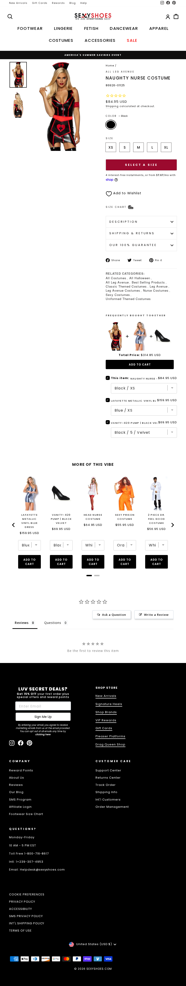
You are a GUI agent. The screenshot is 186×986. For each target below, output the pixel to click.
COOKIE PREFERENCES (26, 894)
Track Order (105, 785)
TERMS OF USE (20, 930)
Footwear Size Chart (26, 814)
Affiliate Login (20, 807)
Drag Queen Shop (110, 744)
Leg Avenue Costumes (123, 290)
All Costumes (116, 278)
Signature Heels (108, 704)
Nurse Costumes (156, 290)
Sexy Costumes (118, 295)
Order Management (112, 807)
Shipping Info (106, 792)
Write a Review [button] (156, 615)
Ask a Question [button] (114, 615)
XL (166, 147)
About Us (16, 777)
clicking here (43, 734)
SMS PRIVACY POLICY (26, 916)
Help (83, 3)
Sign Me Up (43, 716)
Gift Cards (40, 3)
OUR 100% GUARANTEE (133, 245)
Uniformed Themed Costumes (128, 299)
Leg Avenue (159, 286)
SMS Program (20, 799)
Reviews (16, 785)
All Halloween (139, 278)
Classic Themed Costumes (126, 286)
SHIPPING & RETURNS (132, 233)
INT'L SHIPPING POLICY (26, 923)
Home (110, 65)
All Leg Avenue (120, 71)
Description (123, 222)
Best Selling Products (148, 282)
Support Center (108, 770)
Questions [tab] (52, 623)
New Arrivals (18, 3)
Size (109, 138)
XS (110, 147)
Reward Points (21, 770)
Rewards (58, 3)
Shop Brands (106, 712)
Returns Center (108, 777)
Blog (72, 3)
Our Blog (16, 792)
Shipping (112, 106)
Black (111, 124)
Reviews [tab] (22, 623)
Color (117, 116)
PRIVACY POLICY (22, 901)
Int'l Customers (108, 799)
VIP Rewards (105, 720)
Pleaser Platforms (110, 736)
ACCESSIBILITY (20, 909)
